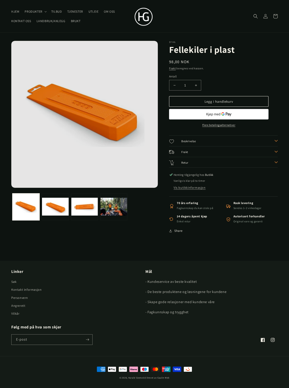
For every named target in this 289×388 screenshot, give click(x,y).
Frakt (172, 68)
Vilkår (15, 313)
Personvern (19, 298)
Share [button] (178, 231)
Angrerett (18, 306)
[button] (35, 11)
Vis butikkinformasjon (190, 188)
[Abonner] (87, 339)
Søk (14, 282)
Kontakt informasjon (26, 290)
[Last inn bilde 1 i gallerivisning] (26, 207)
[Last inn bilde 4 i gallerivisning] (113, 207)
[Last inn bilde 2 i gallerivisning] (55, 207)
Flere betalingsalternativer (218, 125)
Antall (173, 76)
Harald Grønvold (137, 377)
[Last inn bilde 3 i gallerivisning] (84, 207)
